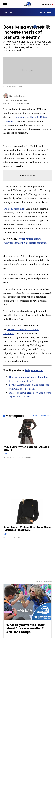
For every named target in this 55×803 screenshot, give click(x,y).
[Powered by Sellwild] (47, 581)
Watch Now (47, 4)
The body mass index (14, 208)
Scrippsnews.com (34, 370)
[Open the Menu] (4, 4)
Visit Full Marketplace (42, 416)
